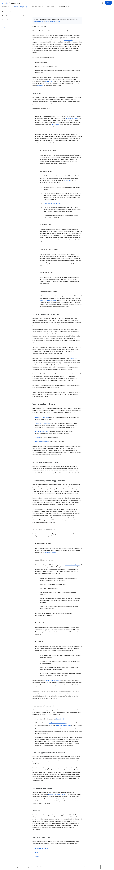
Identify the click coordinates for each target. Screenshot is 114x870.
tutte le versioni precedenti (52, 21)
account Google (68, 40)
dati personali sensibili (50, 552)
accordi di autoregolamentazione (57, 794)
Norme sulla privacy (20, 7)
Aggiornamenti (6, 28)
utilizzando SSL (59, 719)
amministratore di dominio (72, 565)
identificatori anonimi (50, 300)
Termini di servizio (37, 7)
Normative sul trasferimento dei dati (13, 16)
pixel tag (72, 358)
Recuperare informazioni (42, 441)
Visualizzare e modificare (42, 423)
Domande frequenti (64, 7)
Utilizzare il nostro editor (42, 431)
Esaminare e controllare (42, 417)
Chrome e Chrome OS (41, 848)
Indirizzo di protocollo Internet (52, 203)
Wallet (37, 856)
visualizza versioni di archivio (59, 31)
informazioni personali (72, 118)
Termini (39, 867)
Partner (4, 24)
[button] (102, 3)
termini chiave (49, 81)
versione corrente (39, 21)
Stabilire (37, 437)
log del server (67, 180)
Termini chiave (6, 20)
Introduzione (6, 7)
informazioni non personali (53, 680)
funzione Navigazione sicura (63, 725)
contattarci (40, 85)
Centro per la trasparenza (51, 867)
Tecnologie (50, 7)
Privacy (34, 867)
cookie (41, 300)
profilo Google (55, 124)
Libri (36, 852)
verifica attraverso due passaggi (58, 723)
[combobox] (92, 867)
